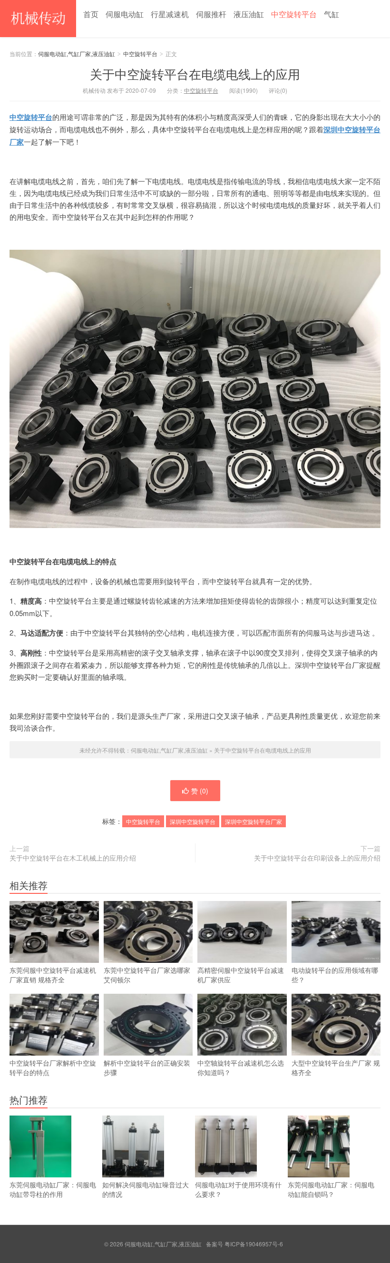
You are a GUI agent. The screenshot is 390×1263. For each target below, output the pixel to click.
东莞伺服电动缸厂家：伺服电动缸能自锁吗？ (331, 1189)
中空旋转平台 (294, 14)
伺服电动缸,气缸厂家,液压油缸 (38, 18)
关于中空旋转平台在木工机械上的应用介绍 (73, 857)
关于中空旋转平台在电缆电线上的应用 (195, 73)
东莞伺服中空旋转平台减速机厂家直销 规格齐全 (53, 974)
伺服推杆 (211, 14)
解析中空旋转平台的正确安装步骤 (147, 1067)
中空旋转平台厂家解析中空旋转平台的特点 (53, 1067)
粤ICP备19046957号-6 (253, 1244)
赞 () (199, 790)
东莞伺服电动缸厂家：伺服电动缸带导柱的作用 (53, 1189)
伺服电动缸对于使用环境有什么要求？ (238, 1189)
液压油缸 (249, 14)
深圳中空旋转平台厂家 (253, 821)
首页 (90, 14)
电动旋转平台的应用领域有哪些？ (335, 974)
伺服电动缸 (125, 14)
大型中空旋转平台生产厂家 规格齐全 (336, 1067)
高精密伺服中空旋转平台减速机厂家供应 (240, 974)
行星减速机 (170, 14)
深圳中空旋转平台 (192, 821)
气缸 (331, 14)
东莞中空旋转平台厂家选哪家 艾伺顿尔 (147, 974)
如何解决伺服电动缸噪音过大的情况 (145, 1189)
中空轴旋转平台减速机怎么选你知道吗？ (240, 1067)
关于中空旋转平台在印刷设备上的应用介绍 (317, 857)
